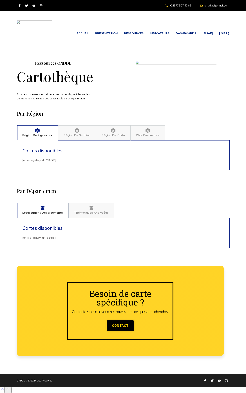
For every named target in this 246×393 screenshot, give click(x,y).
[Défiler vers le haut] (2, 390)
